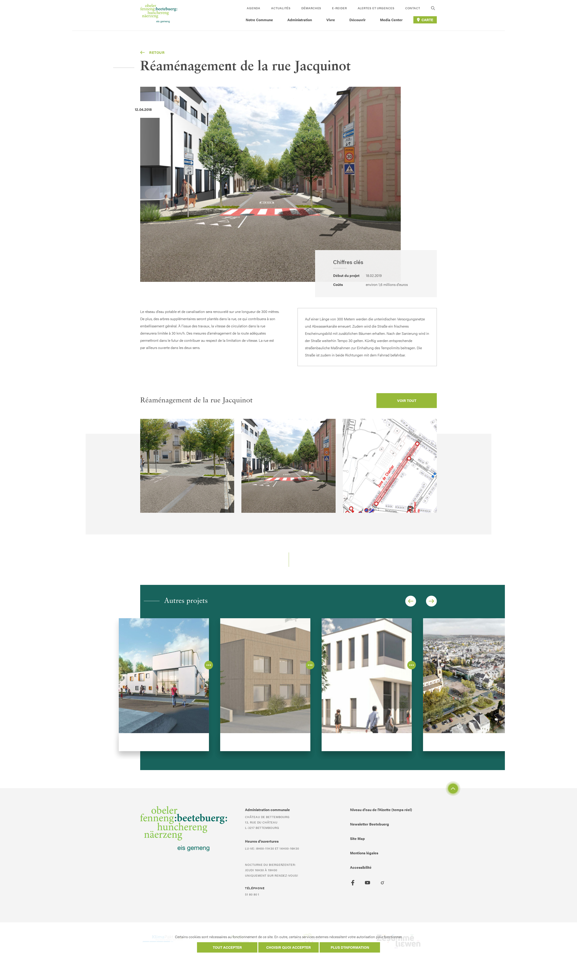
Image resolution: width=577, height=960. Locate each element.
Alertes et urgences (376, 8)
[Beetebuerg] (158, 15)
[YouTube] (367, 882)
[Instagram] (382, 882)
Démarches (311, 8)
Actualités (281, 8)
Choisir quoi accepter (288, 947)
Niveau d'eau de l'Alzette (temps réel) (381, 809)
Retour (157, 52)
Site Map (357, 838)
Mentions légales (364, 852)
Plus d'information (350, 947)
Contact (412, 8)
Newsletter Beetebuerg (369, 824)
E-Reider (339, 8)
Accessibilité (360, 867)
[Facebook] (352, 882)
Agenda (253, 8)
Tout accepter (227, 947)
